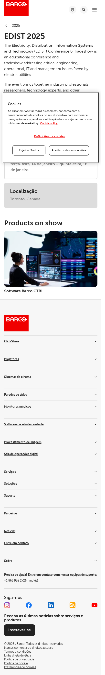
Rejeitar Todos (29, 150)
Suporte (9, 495)
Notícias (9, 531)
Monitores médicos (17, 406)
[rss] (72, 605)
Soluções (10, 483)
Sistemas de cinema (17, 377)
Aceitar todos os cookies (69, 150)
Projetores (11, 359)
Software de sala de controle (24, 424)
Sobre (8, 561)
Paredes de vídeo (15, 394)
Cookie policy (49, 123)
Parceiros (10, 513)
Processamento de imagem (23, 442)
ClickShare (11, 341)
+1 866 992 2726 (21, 580)
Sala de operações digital (21, 454)
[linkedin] (51, 605)
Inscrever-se (19, 630)
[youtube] (94, 605)
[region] (50, 127)
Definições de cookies (49, 136)
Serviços (10, 472)
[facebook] (29, 605)
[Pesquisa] (84, 10)
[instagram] (7, 605)
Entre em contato (16, 543)
